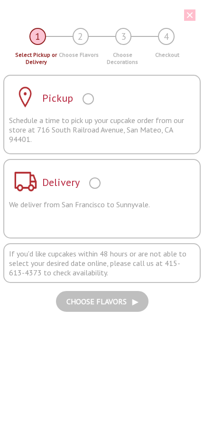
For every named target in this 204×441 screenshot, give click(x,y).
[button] (98, 15)
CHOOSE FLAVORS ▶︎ (102, 301)
